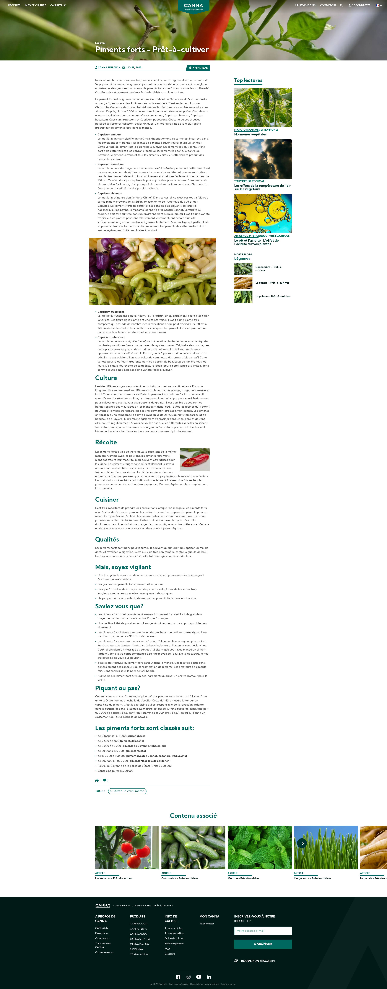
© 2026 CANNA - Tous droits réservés (169, 984)
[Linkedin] (6, 44)
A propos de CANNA (105, 919)
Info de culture (35, 5)
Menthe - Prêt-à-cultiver (244, 878)
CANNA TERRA (138, 929)
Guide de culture (174, 938)
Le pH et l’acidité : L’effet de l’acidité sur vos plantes (256, 242)
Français (378, 5)
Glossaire (170, 954)
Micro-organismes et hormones (256, 130)
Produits (14, 5)
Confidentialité (228, 984)
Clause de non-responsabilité (204, 984)
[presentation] (302, 843)
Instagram (188, 977)
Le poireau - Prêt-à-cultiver (273, 296)
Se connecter (361, 5)
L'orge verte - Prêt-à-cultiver (312, 878)
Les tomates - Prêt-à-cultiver (113, 878)
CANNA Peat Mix (139, 944)
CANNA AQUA (138, 934)
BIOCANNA (136, 949)
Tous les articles (173, 928)
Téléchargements (174, 944)
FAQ (167, 949)
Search (341, 5)
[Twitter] (6, 35)
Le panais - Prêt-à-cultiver (272, 282)
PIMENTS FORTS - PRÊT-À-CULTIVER (154, 906)
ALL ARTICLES (123, 906)
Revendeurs (307, 5)
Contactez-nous (104, 952)
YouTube (198, 977)
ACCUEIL (102, 906)
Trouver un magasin (257, 961)
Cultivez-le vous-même (127, 791)
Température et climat (249, 181)
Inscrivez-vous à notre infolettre (254, 919)
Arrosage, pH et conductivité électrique (261, 236)
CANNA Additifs (139, 954)
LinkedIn (208, 977)
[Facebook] (6, 27)
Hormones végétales (250, 134)
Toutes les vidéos (174, 933)
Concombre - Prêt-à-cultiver (179, 878)
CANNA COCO (138, 924)
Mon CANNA (209, 916)
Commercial (328, 5)
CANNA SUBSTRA (140, 939)
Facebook (178, 977)
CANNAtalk (58, 5)
